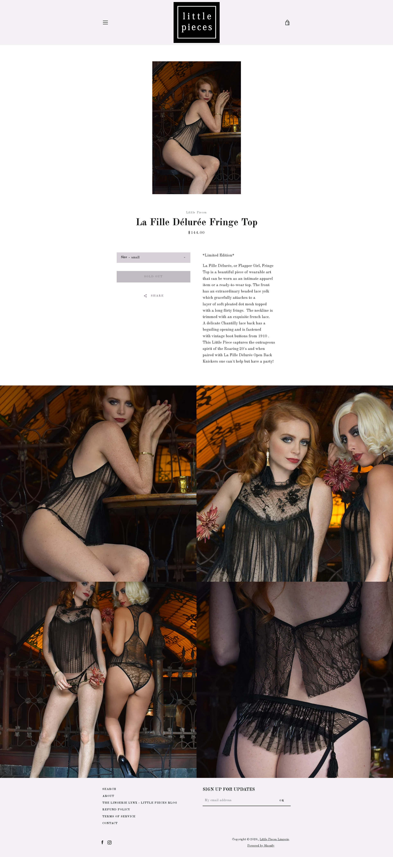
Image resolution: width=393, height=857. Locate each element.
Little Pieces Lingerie (274, 839)
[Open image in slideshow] (196, 127)
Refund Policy (116, 809)
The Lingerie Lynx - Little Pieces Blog (139, 802)
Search (109, 789)
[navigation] (105, 22)
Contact (110, 823)
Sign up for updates (229, 790)
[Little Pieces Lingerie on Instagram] (109, 842)
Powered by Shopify (260, 845)
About (108, 796)
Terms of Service (119, 816)
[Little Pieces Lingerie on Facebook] (102, 842)
